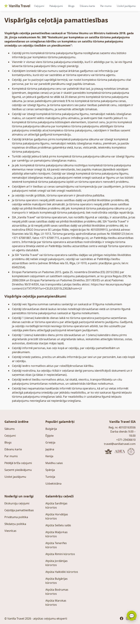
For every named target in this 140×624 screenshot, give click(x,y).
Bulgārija (51, 429)
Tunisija (50, 477)
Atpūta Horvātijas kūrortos (56, 516)
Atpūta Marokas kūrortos (55, 603)
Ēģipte (49, 436)
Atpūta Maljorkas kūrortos (56, 534)
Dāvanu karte (87, 6)
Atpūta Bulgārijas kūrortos (56, 581)
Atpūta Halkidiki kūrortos (61, 572)
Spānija (50, 470)
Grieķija (50, 442)
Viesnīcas (10, 531)
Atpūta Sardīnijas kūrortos (56, 505)
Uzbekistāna (53, 483)
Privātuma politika (16, 517)
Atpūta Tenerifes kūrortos (56, 545)
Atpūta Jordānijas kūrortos (56, 563)
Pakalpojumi (56, 6)
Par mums (105, 6)
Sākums (9, 429)
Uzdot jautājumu (126, 6)
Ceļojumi (39, 6)
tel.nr (129, 234)
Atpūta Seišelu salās (58, 525)
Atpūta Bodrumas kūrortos (56, 592)
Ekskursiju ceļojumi (16, 503)
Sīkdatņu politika (15, 524)
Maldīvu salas (54, 463)
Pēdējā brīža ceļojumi (18, 463)
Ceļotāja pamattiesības (19, 510)
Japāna (49, 449)
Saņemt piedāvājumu (18, 470)
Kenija (49, 456)
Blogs (71, 6)
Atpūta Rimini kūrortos (60, 554)
